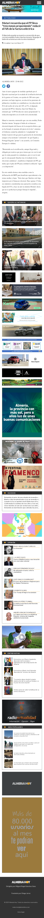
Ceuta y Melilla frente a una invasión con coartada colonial (27, 560)
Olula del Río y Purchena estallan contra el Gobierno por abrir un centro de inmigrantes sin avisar (26, 744)
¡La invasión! (18, 548)
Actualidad (7, 43)
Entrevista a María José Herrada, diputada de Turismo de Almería (25, 671)
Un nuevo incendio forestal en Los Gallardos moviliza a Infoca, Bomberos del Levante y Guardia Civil (26, 734)
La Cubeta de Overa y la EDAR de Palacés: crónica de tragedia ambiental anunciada (25, 616)
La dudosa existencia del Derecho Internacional (26, 604)
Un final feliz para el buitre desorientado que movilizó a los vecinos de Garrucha (26, 763)
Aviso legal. (21, 912)
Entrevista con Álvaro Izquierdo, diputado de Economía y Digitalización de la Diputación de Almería (25, 661)
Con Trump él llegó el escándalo (25, 592)
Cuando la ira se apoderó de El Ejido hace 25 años (22, 501)
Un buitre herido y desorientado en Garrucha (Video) (24, 753)
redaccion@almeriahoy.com (21, 907)
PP (23, 43)
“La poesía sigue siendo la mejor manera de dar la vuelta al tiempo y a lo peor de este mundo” (26, 680)
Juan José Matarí (16, 43)
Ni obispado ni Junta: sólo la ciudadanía (24, 571)
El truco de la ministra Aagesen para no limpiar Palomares (26, 582)
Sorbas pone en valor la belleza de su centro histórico (26, 690)
